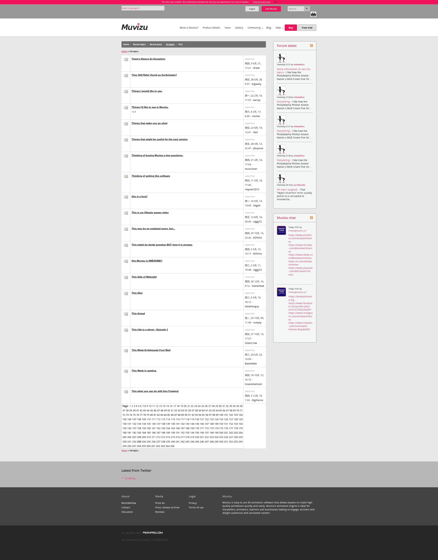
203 (236, 432)
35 (237, 406)
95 (203, 414)
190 (173, 432)
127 (231, 419)
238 (163, 441)
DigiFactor (257, 400)
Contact (125, 507)
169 (192, 428)
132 (134, 423)
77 (141, 414)
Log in (252, 8)
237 (158, 441)
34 (234, 406)
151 (226, 423)
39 (130, 410)
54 (182, 410)
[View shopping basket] (313, 14)
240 (173, 441)
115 (173, 419)
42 (141, 410)
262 (158, 446)
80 (151, 414)
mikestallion (299, 64)
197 (207, 432)
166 (178, 428)
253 (236, 441)
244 (192, 441)
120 (197, 419)
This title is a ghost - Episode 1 (150, 329)
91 (189, 414)
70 (237, 410)
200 (221, 432)
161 (154, 428)
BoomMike (251, 363)
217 (183, 437)
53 (179, 410)
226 (226, 437)
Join (271, 8)
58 (196, 410)
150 (221, 423)
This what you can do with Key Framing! (155, 391)
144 (192, 423)
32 (227, 406)
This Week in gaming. (144, 370)
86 (172, 414)
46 (155, 410)
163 (163, 428)
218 (187, 437)
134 (144, 423)
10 (150, 406)
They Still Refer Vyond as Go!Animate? (154, 75)
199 (216, 432)
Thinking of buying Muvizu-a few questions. (157, 155)
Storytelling (284, 101)
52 (175, 410)
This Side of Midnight (144, 276)
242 (183, 441)
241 (178, 441)
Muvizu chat (286, 218)
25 (202, 406)
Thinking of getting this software (151, 176)
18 (178, 406)
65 (220, 410)
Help (278, 27)
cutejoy (257, 322)
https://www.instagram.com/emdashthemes (300, 316)
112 (158, 419)
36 (241, 406)
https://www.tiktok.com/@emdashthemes (300, 256)
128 (236, 419)
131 (129, 423)
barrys (257, 100)
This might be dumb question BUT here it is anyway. (162, 244)
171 (202, 428)
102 (231, 414)
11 (153, 406)
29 (216, 406)
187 (158, 432)
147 (207, 423)
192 (183, 432)
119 (192, 419)
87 (175, 414)
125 (221, 419)
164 (168, 428)
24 (199, 406)
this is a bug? (140, 196)
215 (173, 437)
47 (158, 410)
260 (148, 446)
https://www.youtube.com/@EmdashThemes (300, 271)
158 (139, 428)
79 (148, 414)
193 (187, 432)
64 (217, 410)
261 (153, 446)
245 (197, 441)
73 (127, 414)
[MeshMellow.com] (152, 532)
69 (234, 410)
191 (178, 432)
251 (226, 441)
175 (221, 428)
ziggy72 (257, 221)
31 (223, 406)
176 (226, 428)
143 (187, 423)
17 (174, 406)
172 (207, 428)
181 (129, 432)
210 (149, 437)
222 (207, 437)
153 (236, 423)
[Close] (275, 2)
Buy (291, 27)
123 (212, 419)
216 (178, 437)
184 (144, 432)
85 (168, 414)
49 (165, 410)
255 (125, 446)
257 (134, 446)
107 (134, 419)
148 (212, 423)
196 (202, 432)
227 (231, 437)
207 (134, 437)
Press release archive (167, 507)
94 (199, 414)
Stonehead (258, 285)
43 (144, 410)
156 (129, 428)
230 (125, 441)
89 (182, 414)
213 (163, 437)
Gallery (239, 27)
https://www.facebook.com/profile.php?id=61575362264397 (300, 306)
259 (144, 446)
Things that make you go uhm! (150, 123)
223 (212, 437)
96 (206, 414)
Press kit (160, 503)
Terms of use (196, 507)
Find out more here (261, 2)
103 (236, 414)
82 (158, 414)
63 (213, 410)
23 (195, 406)
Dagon (257, 205)
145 (197, 423)
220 (197, 437)
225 (221, 437)
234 (144, 441)
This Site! (137, 293)
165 (173, 428)
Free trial (307, 27)
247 (207, 441)
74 (130, 414)
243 (187, 441)
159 (144, 428)
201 (226, 432)
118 (187, 419)
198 (212, 432)
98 (213, 414)
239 (168, 441)
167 (183, 428)
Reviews (159, 511)
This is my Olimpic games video (150, 212)
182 (134, 432)
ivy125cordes (299, 185)
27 (209, 406)
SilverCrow (251, 343)
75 (134, 414)
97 (210, 414)
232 (134, 441)
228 (236, 437)
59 (199, 410)
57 (193, 410)
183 (139, 432)
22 (192, 406)
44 (148, 410)
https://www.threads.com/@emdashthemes (300, 248)
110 (149, 419)
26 (206, 406)
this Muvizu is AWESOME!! (147, 260)
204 (241, 432)
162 (158, 428)
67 (227, 410)
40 (134, 410)
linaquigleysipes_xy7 (297, 230)
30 (220, 406)
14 (164, 406)
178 (236, 428)
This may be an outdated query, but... (153, 228)
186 (154, 432)
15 (167, 406)
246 (202, 441)
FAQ (180, 44)
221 (202, 437)
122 (207, 419)
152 (231, 423)
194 (192, 432)
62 (210, 410)
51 (172, 410)
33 (230, 406)
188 (163, 432)
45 (151, 410)
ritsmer (256, 116)
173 (212, 428)
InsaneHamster (253, 384)
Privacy (193, 503)
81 (155, 414)
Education (127, 511)
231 (129, 441)
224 (216, 437)
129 (241, 419)
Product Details (211, 27)
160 (149, 428)
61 (206, 410)
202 (231, 432)
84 (165, 414)
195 (197, 432)
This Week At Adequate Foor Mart (151, 350)
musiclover (251, 168)
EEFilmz (257, 237)
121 (202, 419)
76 (137, 414)
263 (163, 446)
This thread (138, 313)
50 (168, 410)
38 (127, 410)
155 (125, 428)
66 (224, 410)
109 (144, 419)
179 (241, 428)
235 (149, 441)
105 (125, 419)
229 (241, 437)
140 (173, 423)
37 (124, 410)
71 (241, 410)
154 (241, 423)
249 (216, 441)
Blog (268, 27)
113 (163, 419)
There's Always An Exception (148, 58)
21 (188, 406)
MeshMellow (128, 503)
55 (186, 410)
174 (216, 428)
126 (226, 419)
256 (129, 446)
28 (213, 406)
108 (139, 419)
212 (158, 437)
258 (139, 446)
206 (129, 437)
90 (186, 414)
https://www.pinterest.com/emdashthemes (300, 238)
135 (149, 423)
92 (193, 414)
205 (125, 437)
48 (161, 410)
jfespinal (258, 148)
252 (231, 441)
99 (217, 414)
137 (158, 423)
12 (157, 406)
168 (187, 428)
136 (154, 423)
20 (185, 406)
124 (216, 419)
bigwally (256, 84)
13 (160, 406)
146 (202, 423)
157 (134, 428)
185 (149, 432)
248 (212, 441)
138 (163, 423)
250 (221, 441)
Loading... (130, 478)
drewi (256, 67)
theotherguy (252, 306)
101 (226, 414)
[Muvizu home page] (134, 26)
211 (154, 437)
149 (216, 423)
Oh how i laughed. (288, 189)
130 (125, 423)
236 (154, 441)
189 (168, 432)
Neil (255, 132)
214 (168, 437)
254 (241, 441)
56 (189, 410)
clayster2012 (252, 189)
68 (231, 410)
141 (178, 423)
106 (129, 419)
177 (231, 428)
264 (168, 446)
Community (254, 27)
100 (221, 414)
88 (179, 414)
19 (181, 406)
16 (171, 406)
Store (228, 27)
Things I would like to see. (147, 91)
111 (154, 419)
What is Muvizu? (189, 27)
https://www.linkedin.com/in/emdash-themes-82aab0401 (300, 326)
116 (178, 419)
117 (183, 419)
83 (161, 414)
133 (139, 423)
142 (183, 423)
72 (124, 414)
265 (172, 446)
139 (168, 423)
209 (144, 437)
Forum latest (287, 45)
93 (196, 414)
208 (139, 437)
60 (203, 410)
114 (168, 419)
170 (197, 428)
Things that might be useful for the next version (160, 139)
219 (192, 437)
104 (241, 414)
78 (144, 414)
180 (125, 432)
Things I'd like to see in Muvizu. (150, 107)
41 (137, 410)
